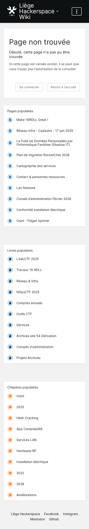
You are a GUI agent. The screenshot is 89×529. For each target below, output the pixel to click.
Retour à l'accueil (63, 87)
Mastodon (37, 519)
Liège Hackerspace (25, 514)
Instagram (70, 514)
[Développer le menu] (77, 11)
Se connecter (29, 87)
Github (54, 519)
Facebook (51, 514)
